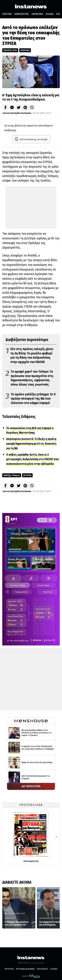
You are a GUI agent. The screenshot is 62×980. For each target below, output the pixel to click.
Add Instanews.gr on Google (33, 139)
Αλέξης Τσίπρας (12, 475)
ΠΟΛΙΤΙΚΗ (7, 13)
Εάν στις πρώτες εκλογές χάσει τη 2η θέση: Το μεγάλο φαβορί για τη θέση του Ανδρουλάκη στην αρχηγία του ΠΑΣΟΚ (29, 355)
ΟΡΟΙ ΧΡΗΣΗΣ (42, 969)
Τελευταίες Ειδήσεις (19, 416)
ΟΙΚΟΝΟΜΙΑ (37, 13)
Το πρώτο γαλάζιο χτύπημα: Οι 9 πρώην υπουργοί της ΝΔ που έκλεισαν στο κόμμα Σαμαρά (31, 398)
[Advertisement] (31, 207)
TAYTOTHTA (9, 969)
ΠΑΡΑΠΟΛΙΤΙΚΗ (21, 13)
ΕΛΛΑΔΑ (50, 13)
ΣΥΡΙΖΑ (28, 475)
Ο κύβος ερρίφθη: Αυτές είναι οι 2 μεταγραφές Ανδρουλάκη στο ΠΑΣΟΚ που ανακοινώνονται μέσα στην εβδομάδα (32, 459)
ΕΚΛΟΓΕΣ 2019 (10, 50)
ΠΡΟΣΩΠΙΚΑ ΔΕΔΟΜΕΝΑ (25, 969)
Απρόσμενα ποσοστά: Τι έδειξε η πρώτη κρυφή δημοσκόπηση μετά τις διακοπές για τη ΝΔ (31, 443)
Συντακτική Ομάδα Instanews (17, 113)
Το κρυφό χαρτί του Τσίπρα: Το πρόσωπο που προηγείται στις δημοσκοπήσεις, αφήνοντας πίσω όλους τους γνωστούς (29, 377)
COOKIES (53, 969)
